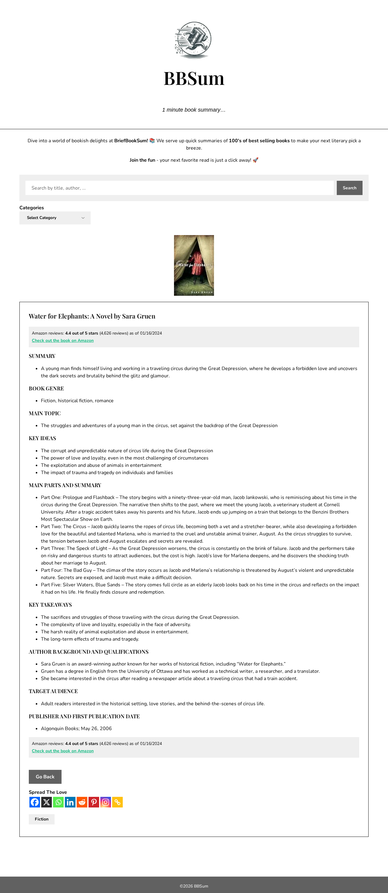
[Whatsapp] (58, 802)
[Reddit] (82, 802)
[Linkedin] (70, 802)
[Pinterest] (94, 802)
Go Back (45, 776)
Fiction (41, 819)
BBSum (194, 77)
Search (349, 188)
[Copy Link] (117, 802)
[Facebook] (34, 802)
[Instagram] (105, 802)
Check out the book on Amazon (63, 340)
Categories (31, 207)
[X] (46, 802)
